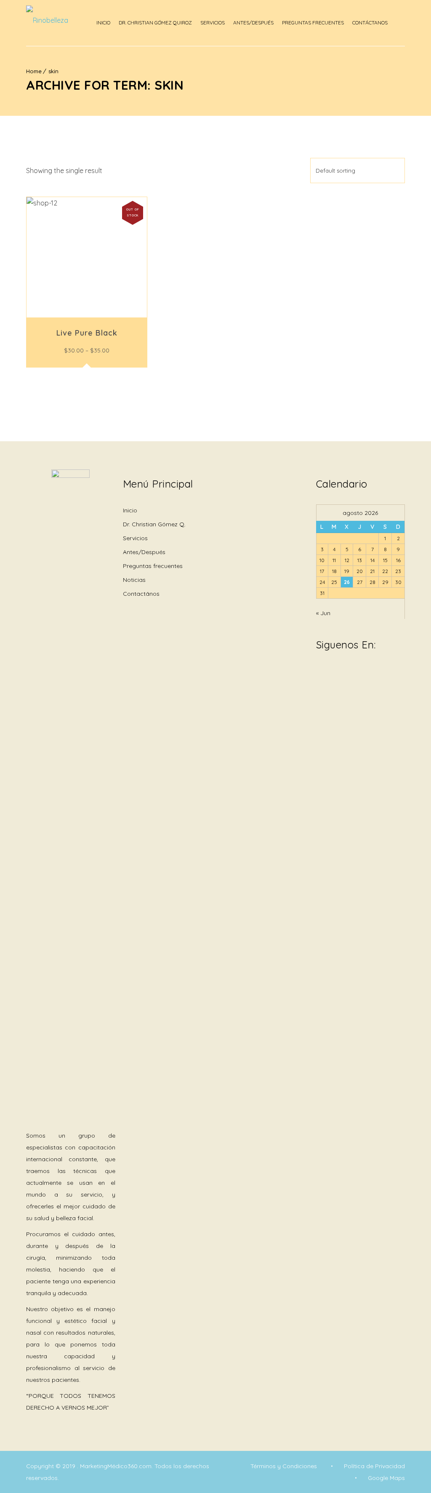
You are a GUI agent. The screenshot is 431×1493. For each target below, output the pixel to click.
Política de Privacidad (374, 1466)
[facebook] (320, 674)
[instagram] (333, 674)
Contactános (141, 593)
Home (34, 71)
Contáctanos (370, 22)
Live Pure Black (86, 333)
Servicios (212, 22)
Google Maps (386, 1478)
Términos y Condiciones (283, 1466)
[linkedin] (345, 669)
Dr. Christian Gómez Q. (154, 524)
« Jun (323, 613)
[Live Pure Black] (87, 257)
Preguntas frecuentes (153, 566)
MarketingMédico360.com (116, 1466)
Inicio (103, 22)
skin (53, 71)
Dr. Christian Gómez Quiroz (155, 22)
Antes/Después (253, 22)
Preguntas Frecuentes (313, 22)
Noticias (134, 580)
